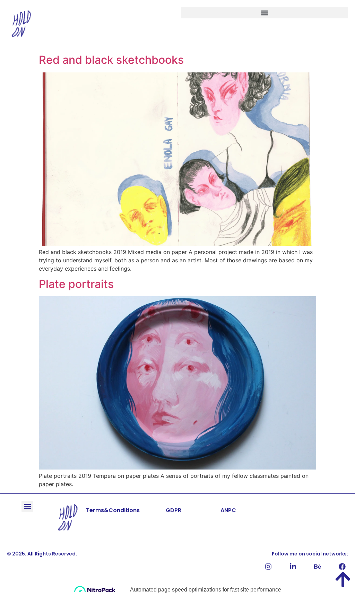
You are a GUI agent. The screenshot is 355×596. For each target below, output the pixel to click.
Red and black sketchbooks (111, 60)
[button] (264, 12)
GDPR (173, 510)
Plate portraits (76, 284)
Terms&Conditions (113, 510)
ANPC (228, 510)
